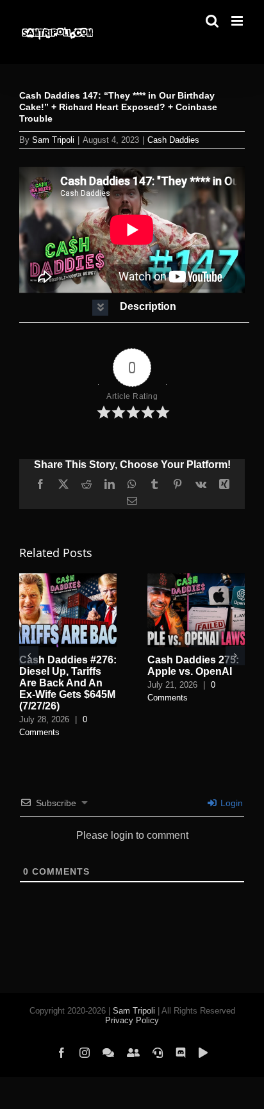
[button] (134, 307)
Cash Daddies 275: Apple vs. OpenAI (193, 665)
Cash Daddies (173, 140)
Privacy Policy (132, 1020)
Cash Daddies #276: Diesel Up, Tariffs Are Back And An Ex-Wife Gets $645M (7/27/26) (68, 682)
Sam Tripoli (53, 140)
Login (230, 803)
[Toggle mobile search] (212, 21)
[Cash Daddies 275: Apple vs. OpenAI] (196, 578)
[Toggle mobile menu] (238, 21)
